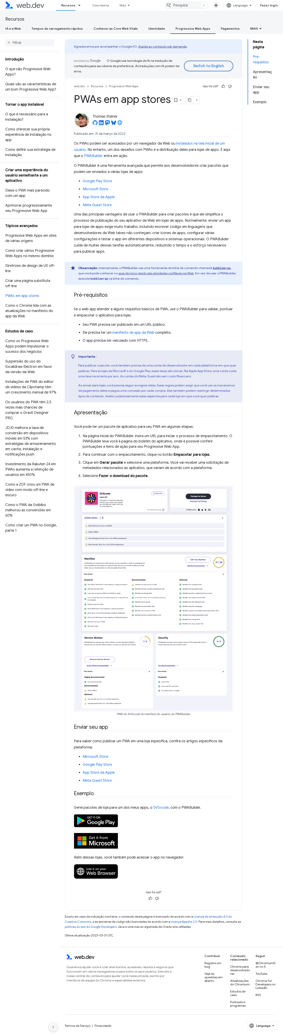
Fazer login (269, 5)
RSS (258, 995)
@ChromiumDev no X (266, 965)
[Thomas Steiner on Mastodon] (107, 124)
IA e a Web (13, 29)
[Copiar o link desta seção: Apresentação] (111, 413)
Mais (123, 5)
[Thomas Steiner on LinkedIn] (101, 124)
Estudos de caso (237, 993)
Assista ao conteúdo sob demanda (162, 46)
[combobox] (186, 5)
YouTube (261, 974)
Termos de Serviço (77, 1025)
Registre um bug (213, 965)
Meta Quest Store (97, 205)
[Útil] (223, 86)
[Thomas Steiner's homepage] (119, 124)
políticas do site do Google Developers (91, 927)
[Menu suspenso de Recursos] (81, 5)
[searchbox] (29, 42)
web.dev (79, 86)
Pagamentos (230, 29)
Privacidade (103, 1025)
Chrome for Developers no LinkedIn (265, 984)
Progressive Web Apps (193, 29)
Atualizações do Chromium (240, 982)
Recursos (68, 5)
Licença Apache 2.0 (184, 922)
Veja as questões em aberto (214, 977)
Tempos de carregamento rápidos (57, 29)
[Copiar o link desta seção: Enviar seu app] (112, 727)
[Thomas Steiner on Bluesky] (113, 124)
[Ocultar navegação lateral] (53, 1027)
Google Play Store (97, 181)
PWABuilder (93, 156)
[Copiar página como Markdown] (190, 100)
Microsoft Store (95, 189)
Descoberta (101, 5)
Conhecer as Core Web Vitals (116, 29)
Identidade (156, 29)
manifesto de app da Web (133, 332)
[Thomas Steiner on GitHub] (95, 124)
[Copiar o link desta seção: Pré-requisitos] (112, 295)
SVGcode (161, 807)
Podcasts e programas (238, 1004)
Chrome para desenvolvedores (240, 970)
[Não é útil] (230, 86)
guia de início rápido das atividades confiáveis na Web (156, 273)
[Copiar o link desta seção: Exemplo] (98, 794)
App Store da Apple (99, 197)
